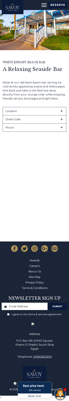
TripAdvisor (54, 248)
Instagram (34, 248)
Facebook (14, 248)
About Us (34, 271)
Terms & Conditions (34, 288)
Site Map (34, 277)
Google (44, 248)
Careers (34, 266)
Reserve (57, 5)
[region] (44, 5)
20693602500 (42, 356)
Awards (35, 260)
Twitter (24, 248)
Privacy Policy (34, 282)
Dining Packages (34, 204)
